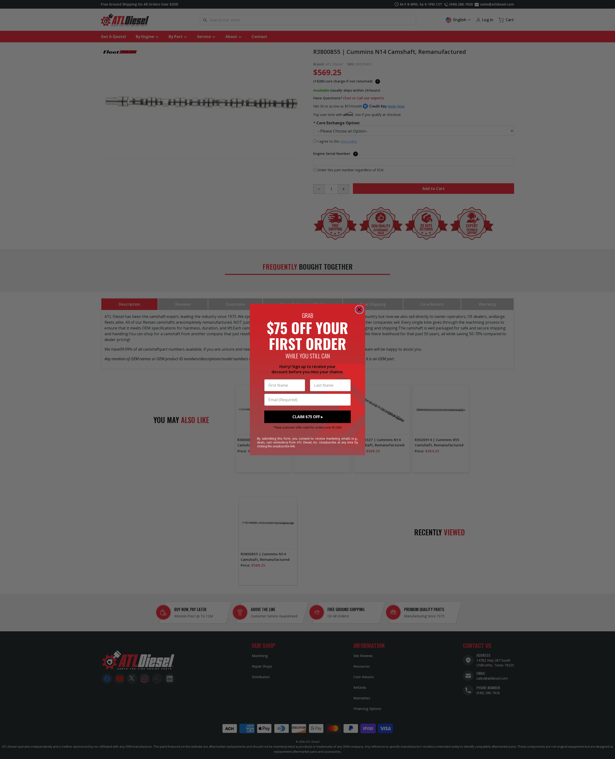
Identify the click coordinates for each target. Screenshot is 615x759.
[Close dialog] (359, 309)
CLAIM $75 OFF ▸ (307, 416)
